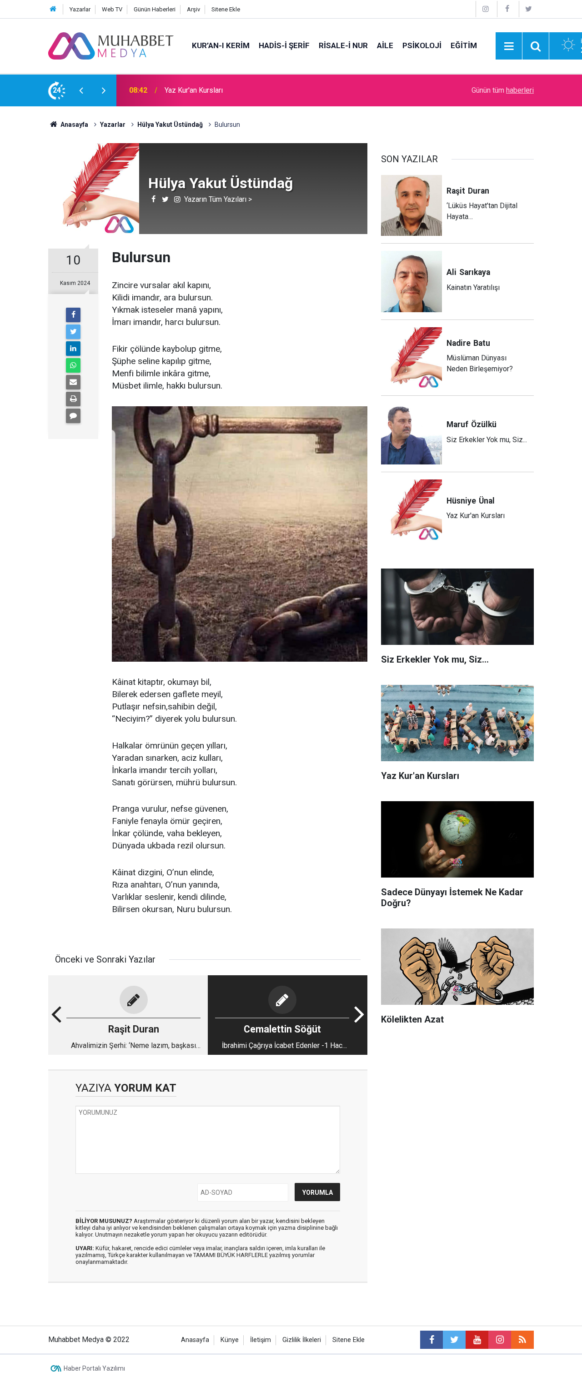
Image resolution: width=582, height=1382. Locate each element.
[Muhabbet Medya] (111, 45)
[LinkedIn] (73, 348)
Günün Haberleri (155, 9)
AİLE (385, 45)
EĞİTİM (464, 45)
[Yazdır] (73, 399)
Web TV (112, 9)
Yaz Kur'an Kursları (194, 90)
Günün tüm (503, 90)
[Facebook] (507, 9)
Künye (230, 1340)
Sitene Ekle (225, 9)
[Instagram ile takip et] (499, 1340)
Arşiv (193, 9)
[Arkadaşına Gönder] (73, 382)
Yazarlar (80, 9)
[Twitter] (529, 9)
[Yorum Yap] (73, 416)
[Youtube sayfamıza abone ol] (477, 1340)
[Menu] (509, 46)
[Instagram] (486, 9)
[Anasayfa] (53, 9)
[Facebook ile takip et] (431, 1340)
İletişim (260, 1340)
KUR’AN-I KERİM (221, 45)
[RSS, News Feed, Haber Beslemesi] (522, 1340)
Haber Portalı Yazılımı (94, 1368)
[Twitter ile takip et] (454, 1340)
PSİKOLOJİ (422, 45)
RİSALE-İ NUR (343, 45)
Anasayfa (195, 1340)
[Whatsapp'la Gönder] (73, 365)
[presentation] (81, 90)
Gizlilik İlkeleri (301, 1340)
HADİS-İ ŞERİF (284, 45)
